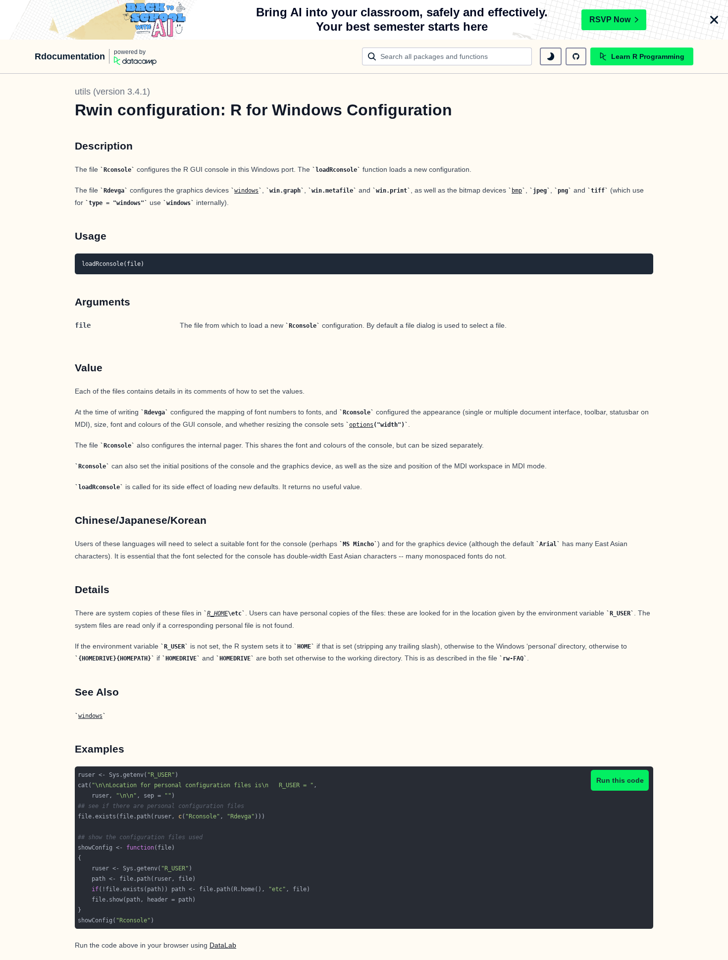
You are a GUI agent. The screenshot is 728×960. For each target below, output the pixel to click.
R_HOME (217, 613)
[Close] (714, 20)
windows (246, 190)
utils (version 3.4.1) (112, 92)
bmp (517, 190)
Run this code (620, 780)
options (361, 424)
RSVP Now (609, 19)
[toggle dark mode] (551, 56)
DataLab (222, 945)
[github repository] (576, 56)
